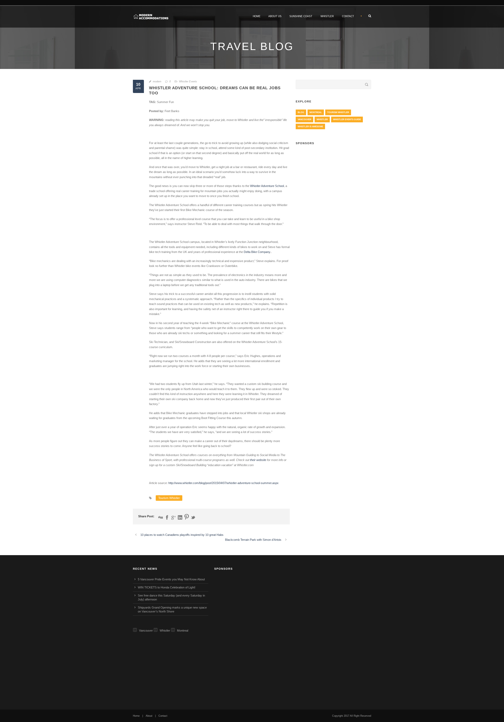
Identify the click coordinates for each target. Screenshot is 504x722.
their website (258, 460)
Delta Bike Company (257, 252)
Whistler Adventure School (267, 186)
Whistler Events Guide (347, 119)
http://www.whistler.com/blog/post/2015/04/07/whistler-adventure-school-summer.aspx (223, 483)
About (149, 715)
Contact (348, 16)
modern (157, 81)
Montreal (315, 112)
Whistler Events (188, 81)
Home (256, 16)
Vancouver (304, 119)
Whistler (327, 16)
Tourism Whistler (169, 498)
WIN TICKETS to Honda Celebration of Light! (166, 587)
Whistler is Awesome (310, 126)
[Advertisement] (333, 177)
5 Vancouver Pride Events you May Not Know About (171, 579)
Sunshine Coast (300, 16)
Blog (301, 112)
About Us (275, 16)
